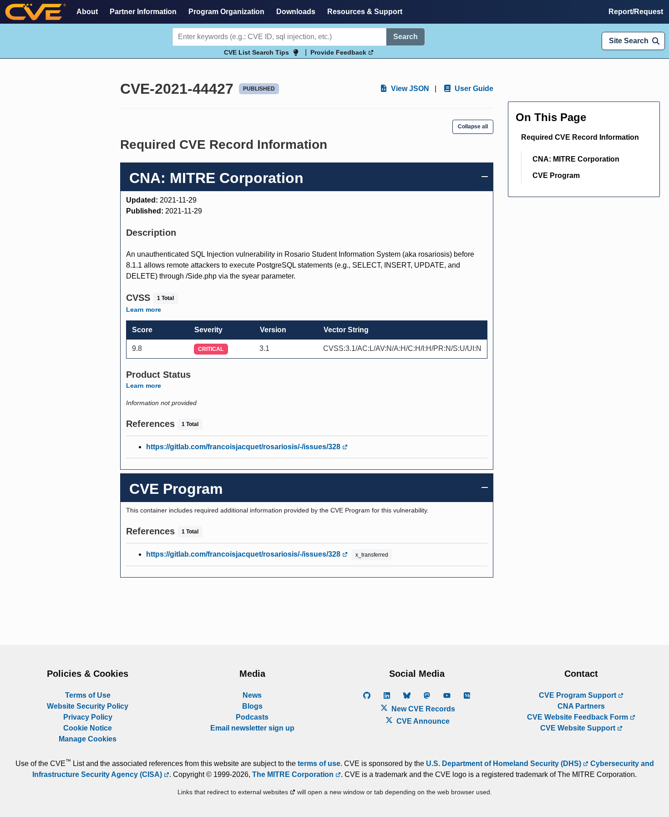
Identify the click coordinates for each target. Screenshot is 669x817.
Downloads (295, 11)
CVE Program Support (578, 695)
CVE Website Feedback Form (578, 717)
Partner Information (143, 11)
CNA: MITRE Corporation (575, 159)
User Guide (473, 88)
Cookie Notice (87, 728)
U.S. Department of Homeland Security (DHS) (504, 763)
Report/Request (635, 11)
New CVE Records (422, 709)
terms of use (319, 763)
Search (405, 37)
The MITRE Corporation (293, 774)
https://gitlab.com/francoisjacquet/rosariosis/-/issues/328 (244, 447)
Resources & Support (364, 11)
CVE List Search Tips (256, 52)
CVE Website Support (578, 728)
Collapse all (473, 126)
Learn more (143, 309)
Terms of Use (88, 695)
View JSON (409, 88)
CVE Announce (422, 721)
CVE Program (556, 175)
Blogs (252, 706)
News (252, 695)
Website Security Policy (87, 706)
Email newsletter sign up (252, 728)
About (87, 11)
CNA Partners (581, 706)
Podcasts (252, 717)
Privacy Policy (87, 717)
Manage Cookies (88, 739)
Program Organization (226, 11)
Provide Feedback (339, 52)
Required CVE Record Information (580, 137)
